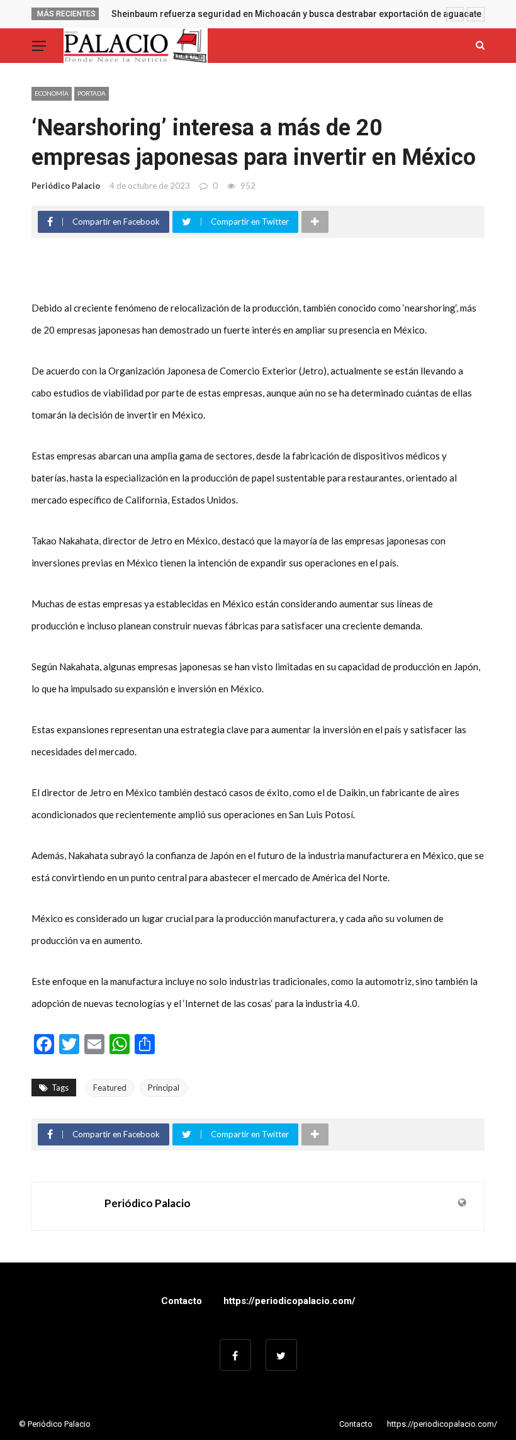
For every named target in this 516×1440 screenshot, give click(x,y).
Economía (52, 93)
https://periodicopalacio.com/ (289, 1301)
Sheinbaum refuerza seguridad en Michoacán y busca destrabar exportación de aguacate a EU (306, 14)
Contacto (181, 1301)
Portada (91, 93)
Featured (109, 1088)
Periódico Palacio (65, 186)
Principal (163, 1088)
